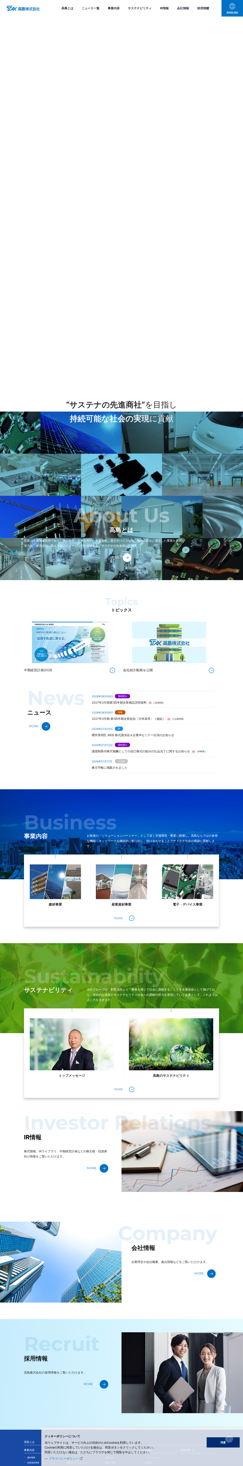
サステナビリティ (140, 8)
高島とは (67, 8)
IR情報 (164, 8)
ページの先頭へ (229, 1439)
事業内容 (114, 8)
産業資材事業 (121, 904)
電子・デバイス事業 (187, 904)
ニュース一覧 (91, 8)
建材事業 (55, 904)
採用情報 (203, 8)
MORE (115, 557)
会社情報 (183, 8)
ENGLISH (232, 12)
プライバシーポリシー (64, 1458)
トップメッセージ (72, 1076)
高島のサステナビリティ (171, 1076)
